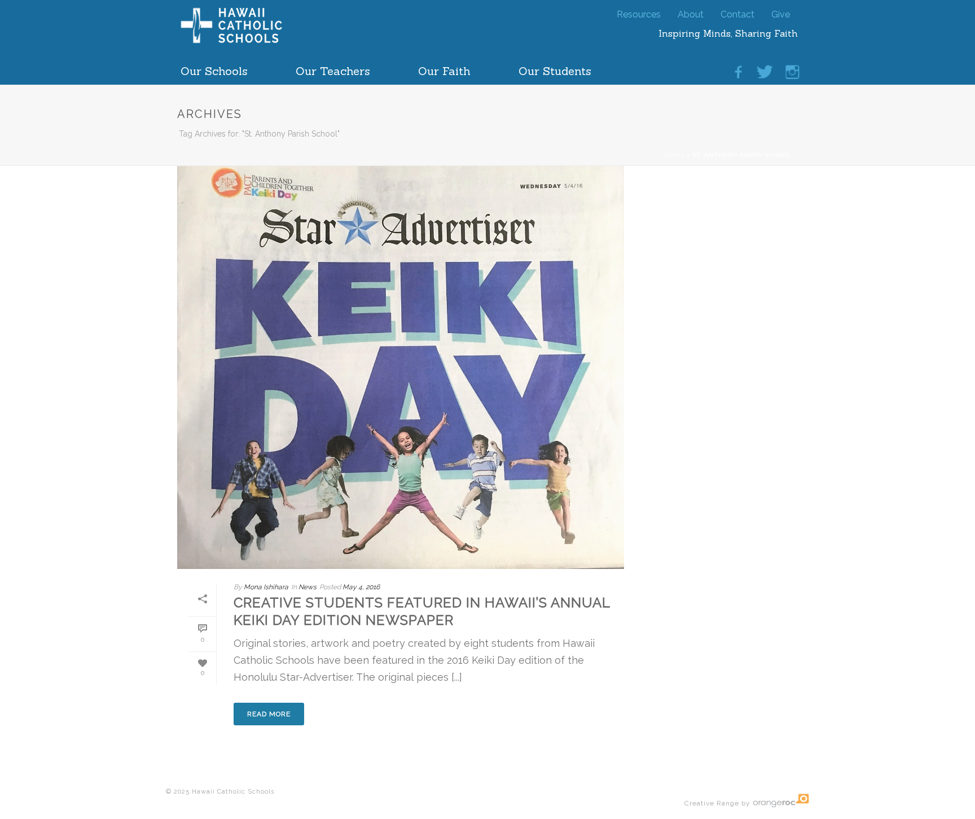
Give (780, 12)
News (307, 587)
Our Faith (444, 68)
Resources (639, 12)
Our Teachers (333, 68)
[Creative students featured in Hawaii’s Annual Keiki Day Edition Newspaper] (400, 365)
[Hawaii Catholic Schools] (250, 42)
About (691, 12)
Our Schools (214, 68)
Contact (737, 12)
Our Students (555, 68)
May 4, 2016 (361, 587)
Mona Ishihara (266, 587)
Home (674, 155)
